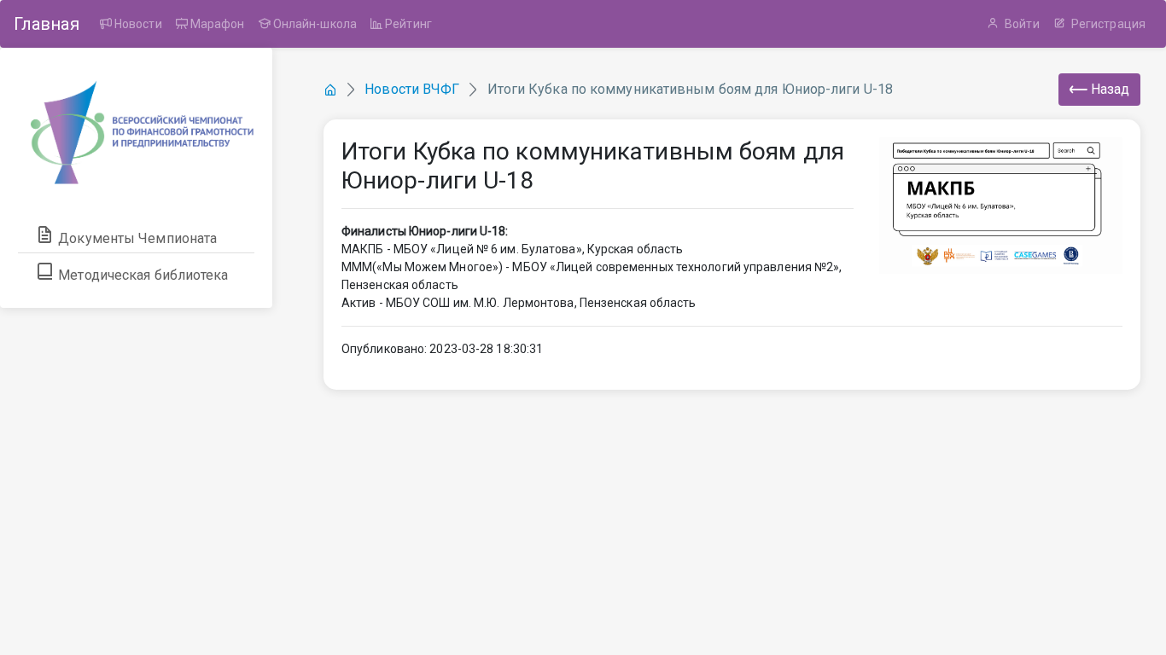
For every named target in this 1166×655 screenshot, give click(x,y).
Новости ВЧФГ (411, 89)
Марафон (216, 24)
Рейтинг (407, 24)
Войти (1021, 24)
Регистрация (1107, 24)
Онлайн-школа (314, 24)
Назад (1108, 89)
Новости (137, 24)
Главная (46, 24)
